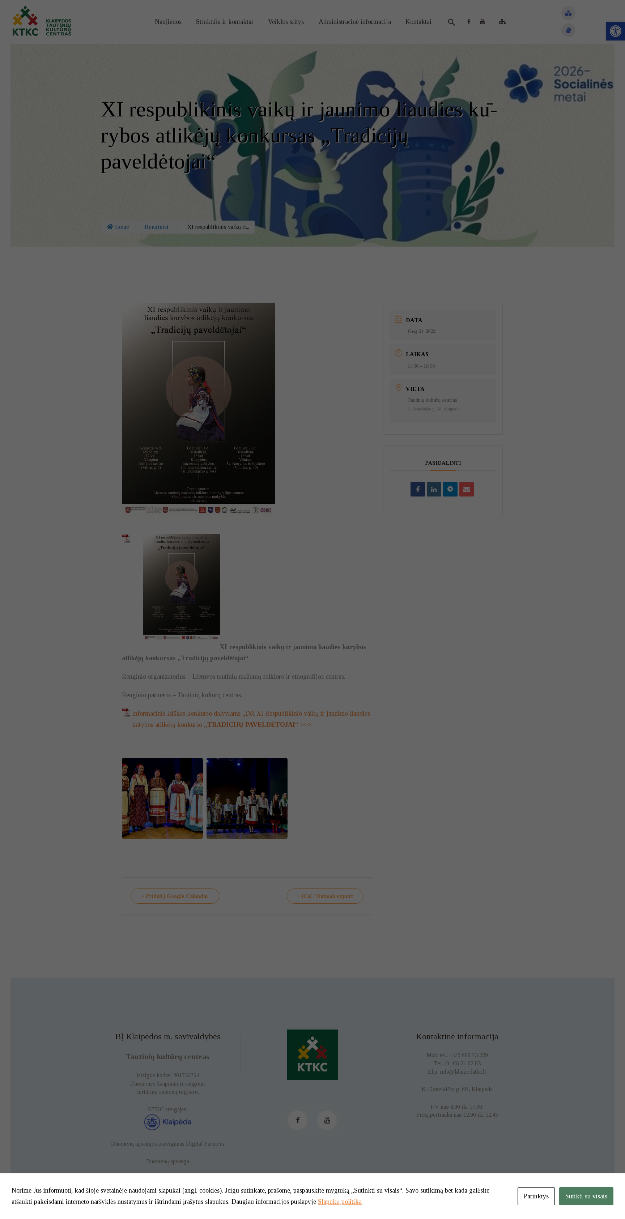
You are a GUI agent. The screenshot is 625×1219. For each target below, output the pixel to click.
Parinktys (536, 1196)
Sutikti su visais (586, 1196)
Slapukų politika (340, 1201)
